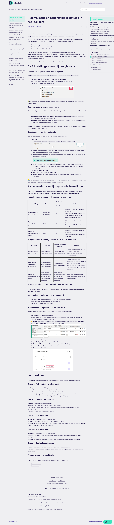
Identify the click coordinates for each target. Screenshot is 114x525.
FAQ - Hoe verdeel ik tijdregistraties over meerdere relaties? (16, 65)
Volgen (83, 26)
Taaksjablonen (35, 466)
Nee (61, 480)
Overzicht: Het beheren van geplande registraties (16, 38)
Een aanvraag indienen (72, 3)
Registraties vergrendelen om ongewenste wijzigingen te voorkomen (17, 25)
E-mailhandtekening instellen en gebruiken (39, 506)
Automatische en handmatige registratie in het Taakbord (16, 49)
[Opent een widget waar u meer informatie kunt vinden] (107, 522)
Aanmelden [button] (83, 3)
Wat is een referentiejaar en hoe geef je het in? (16, 59)
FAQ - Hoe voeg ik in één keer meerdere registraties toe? (17, 71)
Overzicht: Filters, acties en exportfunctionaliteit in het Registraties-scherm (16, 32)
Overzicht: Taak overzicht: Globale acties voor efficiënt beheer (44, 499)
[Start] (15, 3)
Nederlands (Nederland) (96, 3)
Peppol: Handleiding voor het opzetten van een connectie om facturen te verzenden (50, 503)
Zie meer (11, 84)
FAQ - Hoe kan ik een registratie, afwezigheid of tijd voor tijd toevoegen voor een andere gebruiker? (16, 78)
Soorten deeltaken (36, 464)
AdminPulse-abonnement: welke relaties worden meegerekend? (45, 509)
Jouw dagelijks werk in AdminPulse (26, 9)
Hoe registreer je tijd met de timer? (16, 54)
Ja (52, 480)
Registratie (39, 9)
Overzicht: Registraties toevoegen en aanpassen (15, 43)
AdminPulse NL (12, 9)
